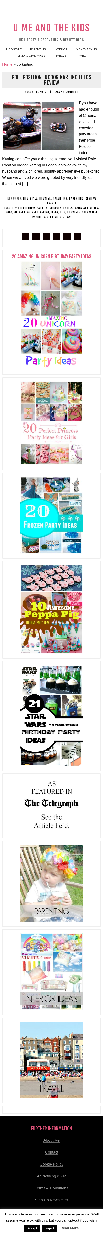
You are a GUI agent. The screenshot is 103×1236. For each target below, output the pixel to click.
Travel (51, 203)
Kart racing (40, 212)
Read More (69, 1228)
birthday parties (35, 208)
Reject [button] (49, 1228)
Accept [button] (32, 1228)
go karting (22, 212)
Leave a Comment (66, 92)
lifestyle (73, 212)
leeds (54, 212)
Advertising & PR (51, 1176)
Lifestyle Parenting (53, 198)
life (62, 212)
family (67, 208)
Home (7, 64)
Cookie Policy (51, 1164)
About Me (51, 1140)
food (9, 212)
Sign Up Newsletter (51, 1200)
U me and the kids (51, 27)
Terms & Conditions (51, 1188)
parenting (76, 198)
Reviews (91, 198)
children (56, 208)
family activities (86, 208)
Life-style (30, 198)
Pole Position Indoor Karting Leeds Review (51, 80)
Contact (51, 1152)
